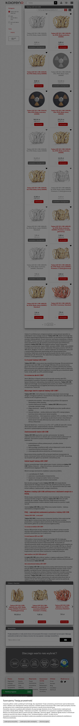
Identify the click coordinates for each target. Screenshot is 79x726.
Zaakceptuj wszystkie (10, 721)
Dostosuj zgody (44, 721)
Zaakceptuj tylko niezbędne (28, 721)
